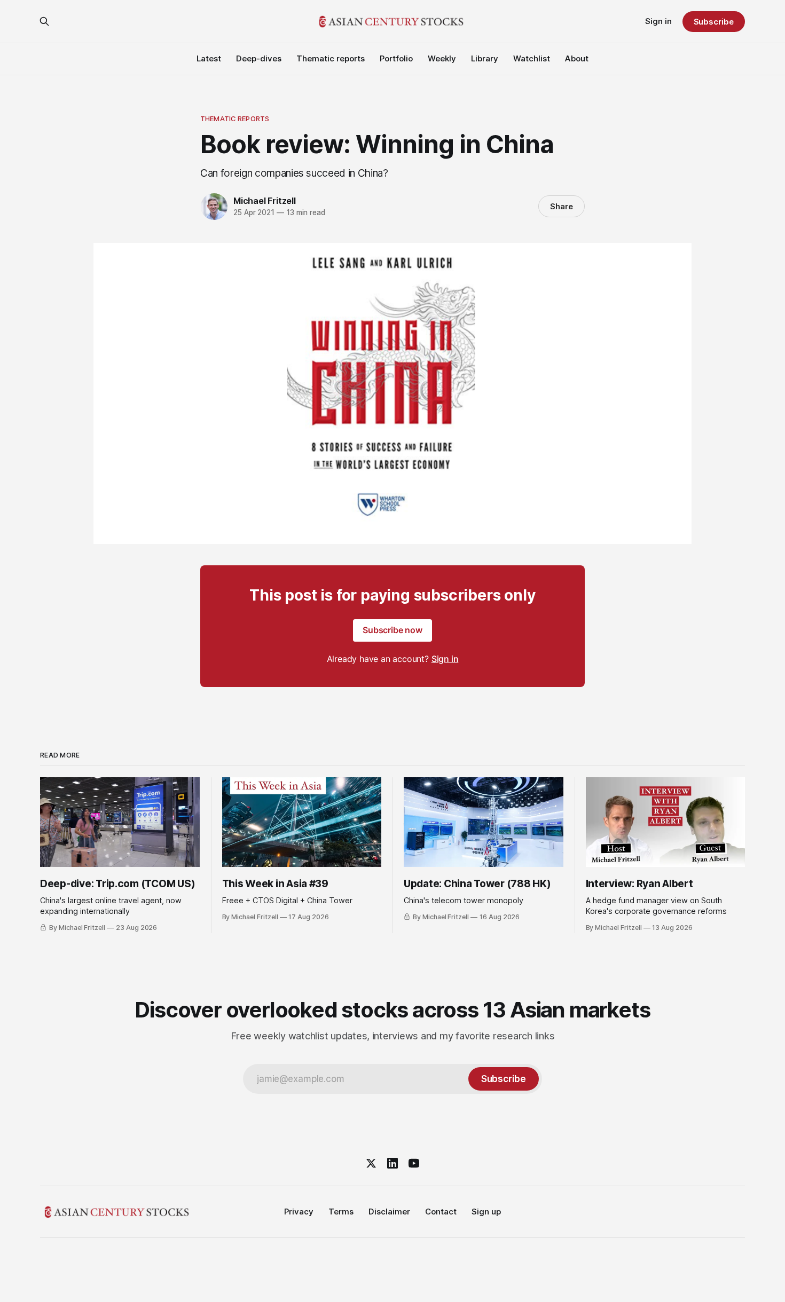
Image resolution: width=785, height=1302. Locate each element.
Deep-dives (258, 58)
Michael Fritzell (264, 200)
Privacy (298, 1211)
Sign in (658, 21)
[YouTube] (414, 1163)
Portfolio (396, 58)
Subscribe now (392, 630)
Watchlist (531, 58)
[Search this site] (44, 21)
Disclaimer (389, 1211)
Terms (341, 1211)
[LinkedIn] (392, 1163)
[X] (371, 1163)
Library (484, 58)
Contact (441, 1211)
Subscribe (714, 22)
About (576, 58)
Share (561, 206)
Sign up (486, 1211)
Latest (209, 58)
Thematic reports (330, 58)
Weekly (442, 58)
